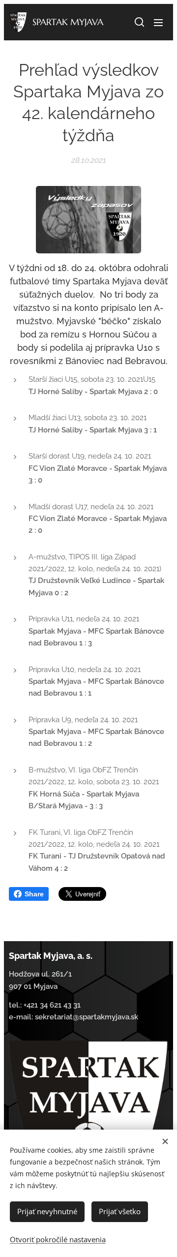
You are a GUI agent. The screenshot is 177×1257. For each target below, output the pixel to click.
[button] (138, 22)
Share (34, 894)
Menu (158, 22)
